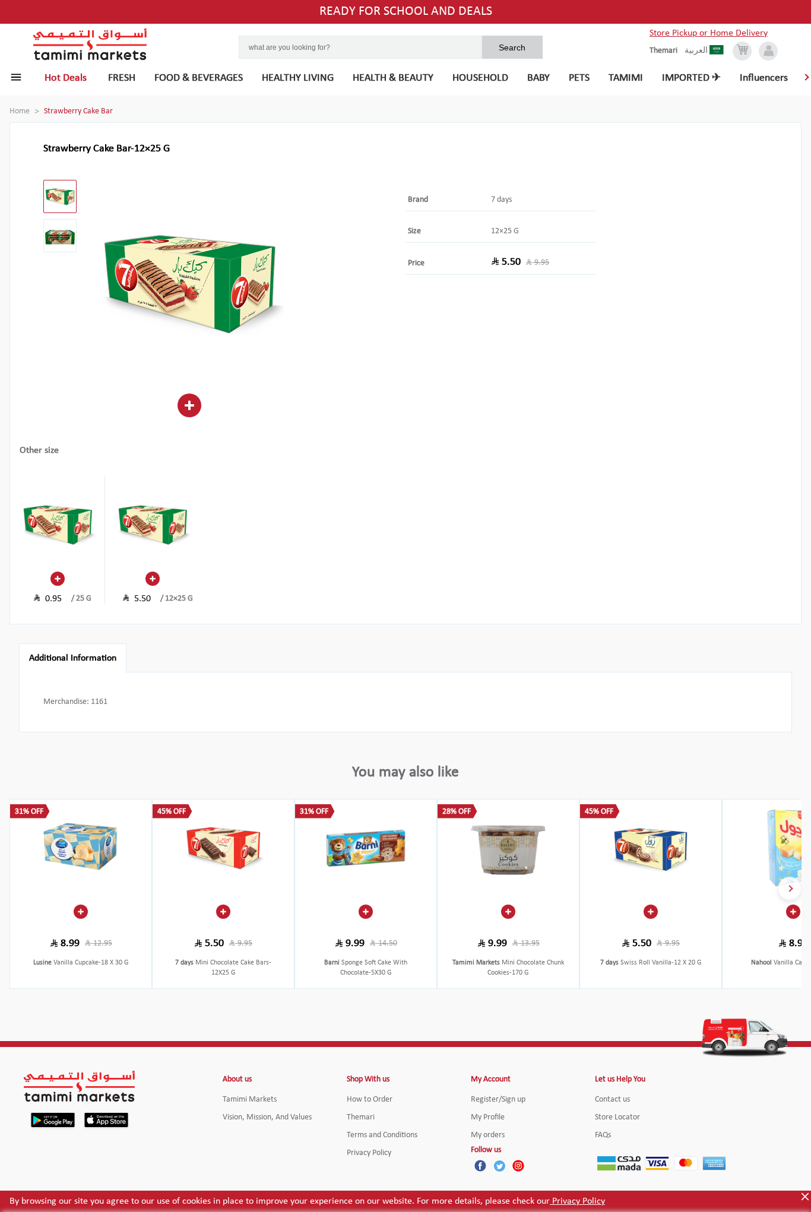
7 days (501, 199)
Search (512, 47)
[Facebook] (480, 1165)
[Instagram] (518, 1165)
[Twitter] (499, 1165)
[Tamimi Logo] (90, 44)
